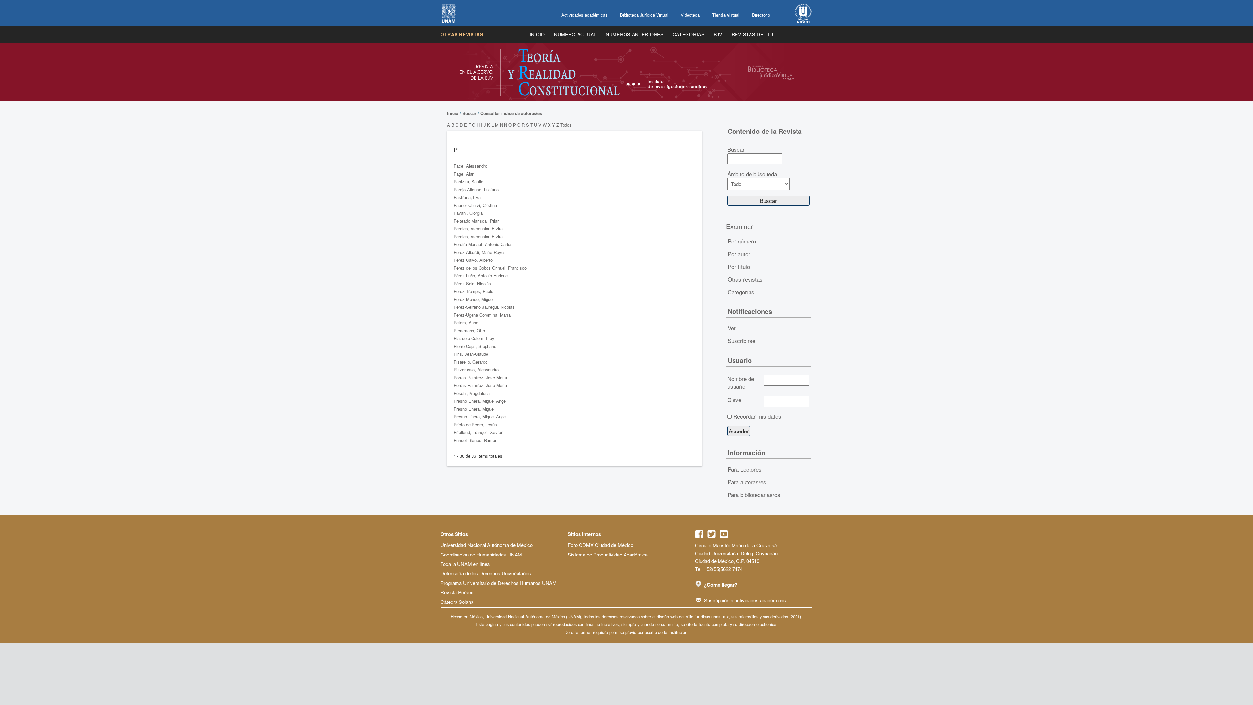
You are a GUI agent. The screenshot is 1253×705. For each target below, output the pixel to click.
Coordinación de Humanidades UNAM (481, 554)
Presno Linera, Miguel (474, 409)
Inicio (537, 34)
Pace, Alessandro (470, 166)
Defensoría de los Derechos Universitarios (486, 573)
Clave (734, 400)
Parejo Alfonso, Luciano (476, 189)
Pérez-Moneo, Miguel (474, 299)
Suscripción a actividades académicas (745, 600)
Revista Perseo (457, 592)
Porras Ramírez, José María (480, 377)
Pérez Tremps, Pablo (473, 291)
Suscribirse (741, 341)
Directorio (761, 15)
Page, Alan (464, 174)
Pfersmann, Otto (469, 330)
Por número (742, 241)
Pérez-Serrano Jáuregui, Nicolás (484, 307)
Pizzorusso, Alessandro (476, 370)
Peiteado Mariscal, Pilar (476, 221)
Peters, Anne (466, 323)
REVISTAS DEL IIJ (752, 34)
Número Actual (575, 34)
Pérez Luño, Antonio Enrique (481, 276)
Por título (739, 266)
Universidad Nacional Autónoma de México (487, 544)
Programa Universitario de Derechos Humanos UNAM (499, 582)
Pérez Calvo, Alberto (473, 260)
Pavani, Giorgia (468, 213)
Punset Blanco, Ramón (475, 440)
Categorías (688, 34)
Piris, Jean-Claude (471, 354)
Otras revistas (462, 34)
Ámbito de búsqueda (752, 174)
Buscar (469, 113)
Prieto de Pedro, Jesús (475, 424)
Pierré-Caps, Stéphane (475, 346)
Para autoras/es (747, 482)
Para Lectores (745, 469)
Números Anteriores (635, 34)
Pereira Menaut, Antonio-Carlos (483, 244)
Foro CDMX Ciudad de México (600, 544)
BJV (718, 34)
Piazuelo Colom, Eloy (474, 338)
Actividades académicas (584, 15)
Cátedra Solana (457, 601)
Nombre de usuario (740, 382)
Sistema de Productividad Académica (608, 554)
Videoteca (690, 15)
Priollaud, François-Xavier (478, 432)
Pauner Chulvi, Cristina (475, 205)
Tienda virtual (726, 15)
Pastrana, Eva (467, 197)
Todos (566, 125)
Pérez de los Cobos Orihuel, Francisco (490, 268)
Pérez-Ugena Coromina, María (482, 315)
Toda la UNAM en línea (465, 563)
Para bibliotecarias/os (754, 495)
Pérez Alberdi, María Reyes (480, 252)
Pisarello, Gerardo (470, 362)
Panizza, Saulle (468, 182)
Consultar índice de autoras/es (511, 113)
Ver (732, 328)
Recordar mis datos (757, 416)
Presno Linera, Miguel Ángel (480, 401)
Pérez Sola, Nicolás (472, 283)
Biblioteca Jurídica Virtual (644, 15)
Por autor (739, 254)
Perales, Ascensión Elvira (478, 229)
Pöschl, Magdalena (472, 393)
